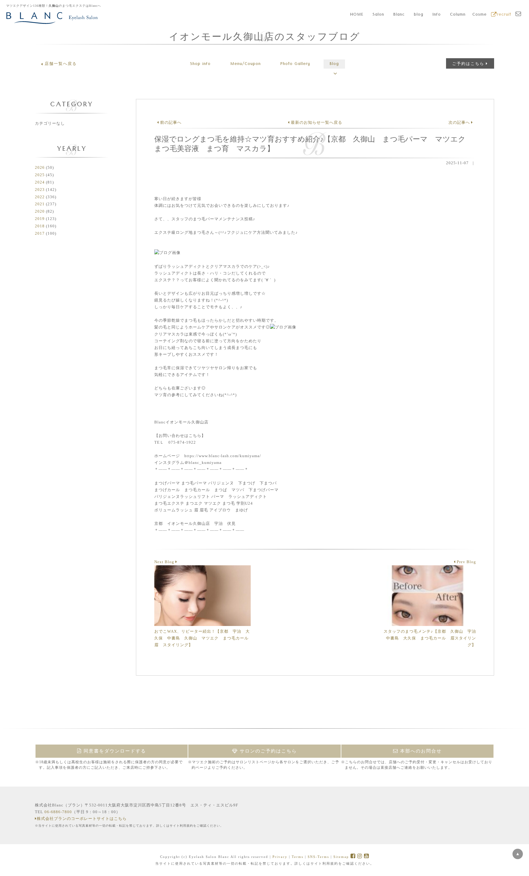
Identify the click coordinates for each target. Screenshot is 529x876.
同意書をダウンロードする (114, 751)
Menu (245, 64)
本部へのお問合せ (420, 751)
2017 (40, 233)
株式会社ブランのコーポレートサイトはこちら (82, 818)
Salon (378, 15)
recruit (504, 15)
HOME (356, 15)
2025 (40, 175)
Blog (334, 64)
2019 (40, 218)
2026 (40, 167)
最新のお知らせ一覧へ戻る (316, 122)
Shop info (200, 64)
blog (418, 15)
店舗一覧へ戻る (61, 63)
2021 (40, 204)
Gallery (295, 64)
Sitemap (341, 857)
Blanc (399, 15)
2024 (40, 182)
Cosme (479, 15)
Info (437, 15)
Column (458, 15)
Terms (297, 857)
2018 (40, 226)
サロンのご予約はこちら (267, 751)
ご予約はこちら (468, 63)
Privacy (279, 857)
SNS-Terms (318, 857)
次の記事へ (459, 122)
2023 (40, 189)
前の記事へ (170, 122)
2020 (40, 211)
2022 (40, 197)
